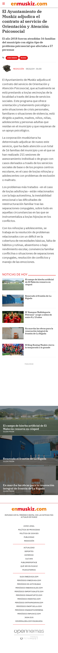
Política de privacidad (29, 530)
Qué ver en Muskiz (29, 566)
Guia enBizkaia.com (29, 577)
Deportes (29, 551)
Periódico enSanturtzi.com (29, 595)
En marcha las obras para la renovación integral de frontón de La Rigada (39, 331)
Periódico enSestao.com (29, 599)
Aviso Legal (29, 526)
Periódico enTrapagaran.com (29, 602)
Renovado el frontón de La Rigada (38, 297)
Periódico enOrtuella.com (29, 606)
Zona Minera (12, 58)
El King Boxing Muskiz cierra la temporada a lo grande (39, 346)
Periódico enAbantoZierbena (29, 610)
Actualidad (29, 547)
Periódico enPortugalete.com (29, 591)
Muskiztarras (29, 570)
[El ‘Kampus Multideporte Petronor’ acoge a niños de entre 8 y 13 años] (13, 317)
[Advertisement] (29, 383)
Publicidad (29, 537)
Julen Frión (8, 431)
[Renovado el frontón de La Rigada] (13, 301)
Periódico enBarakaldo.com (29, 588)
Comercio (29, 555)
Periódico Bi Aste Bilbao (29, 584)
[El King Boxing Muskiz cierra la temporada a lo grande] (13, 350)
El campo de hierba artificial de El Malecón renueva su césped (39, 282)
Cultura (29, 559)
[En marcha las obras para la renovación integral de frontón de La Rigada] (13, 333)
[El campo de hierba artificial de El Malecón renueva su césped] (13, 284)
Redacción (18, 69)
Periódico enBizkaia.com (29, 580)
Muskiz (23, 58)
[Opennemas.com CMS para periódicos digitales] (29, 634)
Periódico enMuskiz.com (29, 614)
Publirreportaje (29, 562)
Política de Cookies (29, 533)
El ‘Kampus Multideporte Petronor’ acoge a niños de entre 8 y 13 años (38, 315)
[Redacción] (7, 68)
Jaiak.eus (29, 617)
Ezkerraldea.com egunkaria (29, 621)
